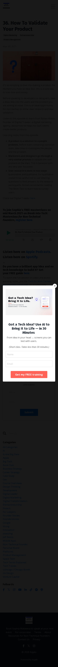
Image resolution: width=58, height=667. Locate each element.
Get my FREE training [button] (29, 374)
